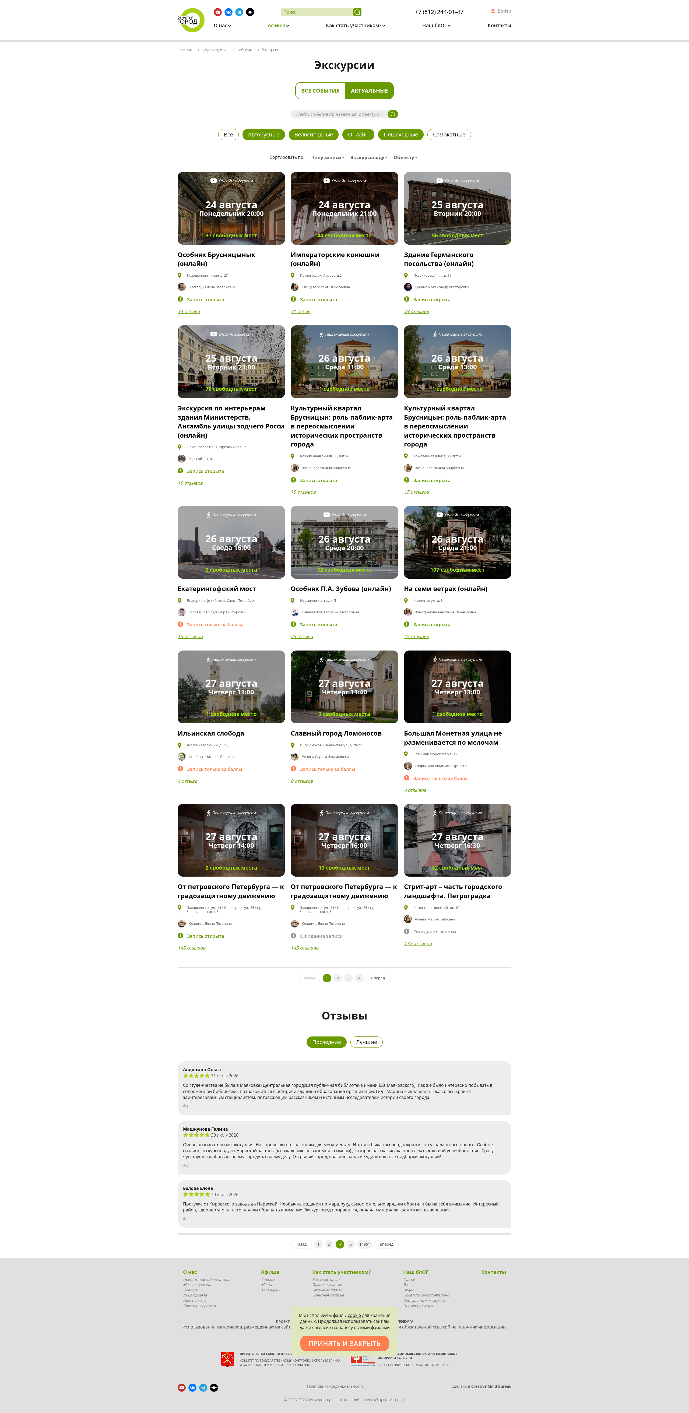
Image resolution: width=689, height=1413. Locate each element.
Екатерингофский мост (217, 588)
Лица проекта (195, 1295)
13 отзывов (190, 636)
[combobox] (329, 157)
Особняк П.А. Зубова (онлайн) (341, 588)
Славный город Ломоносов (336, 733)
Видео (408, 1289)
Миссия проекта (197, 1284)
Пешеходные (401, 134)
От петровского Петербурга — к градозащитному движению (231, 891)
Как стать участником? (354, 25)
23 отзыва (302, 636)
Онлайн (358, 134)
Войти (504, 11)
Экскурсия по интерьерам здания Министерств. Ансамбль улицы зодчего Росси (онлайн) (231, 421)
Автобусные (263, 134)
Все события (320, 90)
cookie (354, 1315)
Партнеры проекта (199, 1305)
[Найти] (357, 12)
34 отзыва (189, 311)
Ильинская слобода (211, 733)
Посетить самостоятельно (426, 1295)
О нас (221, 25)
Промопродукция (418, 1305)
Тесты (408, 1284)
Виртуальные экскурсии (424, 1300)
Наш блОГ (435, 25)
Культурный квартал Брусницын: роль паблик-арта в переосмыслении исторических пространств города (342, 425)
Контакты (499, 25)
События (268, 1279)
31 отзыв (300, 311)
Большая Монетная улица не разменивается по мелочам (453, 738)
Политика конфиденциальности (335, 1386)
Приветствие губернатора (206, 1279)
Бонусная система (328, 1295)
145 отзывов (191, 948)
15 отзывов (190, 483)
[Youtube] (218, 12)
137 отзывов (418, 943)
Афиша (277, 25)
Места (266, 1284)
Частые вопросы (326, 1289)
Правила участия (327, 1284)
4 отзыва (187, 781)
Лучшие (366, 1042)
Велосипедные (313, 134)
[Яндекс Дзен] (250, 12)
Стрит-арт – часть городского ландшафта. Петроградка (453, 891)
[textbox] (329, 157)
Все (228, 134)
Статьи (409, 1279)
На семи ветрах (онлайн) (445, 588)
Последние (326, 1042)
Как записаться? (326, 1279)
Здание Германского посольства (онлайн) (439, 259)
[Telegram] (239, 12)
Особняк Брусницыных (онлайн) (216, 259)
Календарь (270, 1289)
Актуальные (369, 90)
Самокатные (449, 134)
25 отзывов (416, 636)
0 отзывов (302, 781)
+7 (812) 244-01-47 (439, 12)
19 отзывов (416, 311)
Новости (190, 1289)
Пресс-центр (194, 1300)
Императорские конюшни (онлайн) (335, 259)
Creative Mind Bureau (491, 1386)
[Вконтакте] (228, 12)
